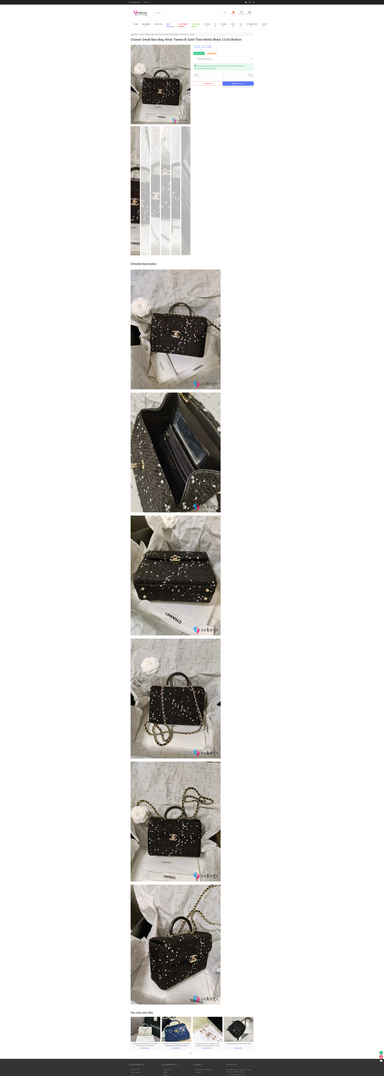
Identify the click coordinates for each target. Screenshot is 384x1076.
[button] (190, 1053)
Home (136, 34)
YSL (240, 24)
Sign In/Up (241, 14)
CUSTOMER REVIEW (182, 25)
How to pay (167, 1069)
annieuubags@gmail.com (237, 1075)
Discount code (135, 1072)
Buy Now (208, 83)
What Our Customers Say (204, 1069)
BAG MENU (146, 24)
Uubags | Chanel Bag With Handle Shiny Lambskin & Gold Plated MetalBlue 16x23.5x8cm (176, 1045)
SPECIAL (207, 24)
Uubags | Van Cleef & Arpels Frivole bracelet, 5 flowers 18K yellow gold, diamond (207, 1045)
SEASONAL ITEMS (195, 25)
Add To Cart (239, 83)
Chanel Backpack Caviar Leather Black (238, 1043)
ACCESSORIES (251, 24)
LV (215, 24)
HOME (135, 24)
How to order (135, 1069)
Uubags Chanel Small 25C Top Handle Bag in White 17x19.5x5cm (145, 1044)
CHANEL (223, 24)
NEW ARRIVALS (170, 25)
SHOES (264, 24)
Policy (165, 1072)
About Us (199, 1072)
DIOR (233, 24)
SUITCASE (158, 24)
